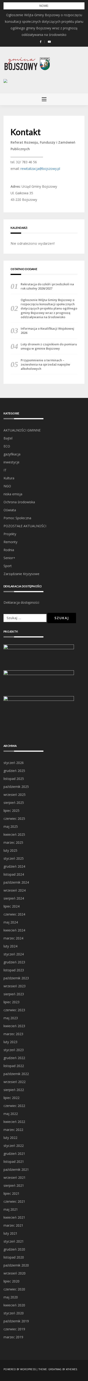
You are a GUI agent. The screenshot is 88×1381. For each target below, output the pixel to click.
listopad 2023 (14, 970)
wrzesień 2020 (15, 1273)
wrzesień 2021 (15, 1177)
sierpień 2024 (14, 898)
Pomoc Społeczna (17, 518)
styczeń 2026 (14, 762)
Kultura (9, 478)
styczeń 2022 (14, 1145)
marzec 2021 (13, 1225)
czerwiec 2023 (14, 1010)
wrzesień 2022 (15, 1082)
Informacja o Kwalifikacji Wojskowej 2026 (47, 330)
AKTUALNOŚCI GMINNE (22, 430)
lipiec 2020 (11, 1281)
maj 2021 (11, 1209)
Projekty (10, 534)
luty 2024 (10, 946)
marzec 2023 (13, 1034)
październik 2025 (16, 786)
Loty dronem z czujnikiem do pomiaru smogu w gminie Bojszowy (49, 346)
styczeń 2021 (14, 1241)
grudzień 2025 (14, 770)
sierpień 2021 (14, 1185)
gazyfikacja (12, 454)
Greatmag (55, 1369)
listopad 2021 (14, 1161)
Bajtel (8, 438)
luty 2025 (10, 850)
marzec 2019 (13, 1337)
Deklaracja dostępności (21, 602)
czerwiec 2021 (14, 1201)
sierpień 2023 (14, 994)
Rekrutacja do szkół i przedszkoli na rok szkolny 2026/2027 (47, 286)
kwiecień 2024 (14, 930)
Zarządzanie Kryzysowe (21, 574)
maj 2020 (11, 1297)
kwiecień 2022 (14, 1121)
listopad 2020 (14, 1257)
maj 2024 (11, 922)
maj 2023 (11, 1018)
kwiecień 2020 (14, 1305)
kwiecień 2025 (14, 834)
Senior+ (9, 558)
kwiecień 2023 (14, 1026)
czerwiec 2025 (14, 818)
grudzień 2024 (14, 866)
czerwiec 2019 (14, 1329)
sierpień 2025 (14, 802)
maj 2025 (11, 826)
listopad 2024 (14, 874)
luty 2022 (10, 1137)
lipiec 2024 (11, 906)
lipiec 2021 (11, 1193)
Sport (8, 566)
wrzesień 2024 (15, 890)
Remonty (10, 542)
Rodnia (9, 550)
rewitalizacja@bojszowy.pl (40, 168)
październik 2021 (16, 1169)
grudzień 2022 (14, 1058)
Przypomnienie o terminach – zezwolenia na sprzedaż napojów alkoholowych (45, 364)
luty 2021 (10, 1233)
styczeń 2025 (14, 858)
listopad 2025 (14, 778)
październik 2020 (16, 1265)
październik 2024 (16, 882)
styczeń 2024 (14, 954)
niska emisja (13, 494)
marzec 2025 (13, 842)
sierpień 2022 (14, 1089)
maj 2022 (11, 1113)
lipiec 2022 (11, 1097)
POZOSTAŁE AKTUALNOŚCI (25, 526)
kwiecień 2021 (14, 1217)
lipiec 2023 (11, 1002)
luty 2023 (10, 1042)
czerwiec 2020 (14, 1289)
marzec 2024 (13, 938)
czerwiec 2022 (14, 1105)
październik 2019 (16, 1321)
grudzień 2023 (14, 962)
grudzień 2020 (14, 1249)
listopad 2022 (14, 1066)
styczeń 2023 (14, 1050)
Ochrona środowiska (19, 502)
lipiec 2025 (11, 810)
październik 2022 (16, 1074)
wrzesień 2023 (15, 986)
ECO (7, 446)
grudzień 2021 (14, 1153)
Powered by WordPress (20, 1369)
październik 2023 (16, 978)
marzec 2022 (13, 1129)
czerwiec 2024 (14, 914)
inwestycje (11, 462)
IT (5, 470)
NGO (7, 486)
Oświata (10, 510)
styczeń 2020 (14, 1313)
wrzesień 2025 (15, 794)
